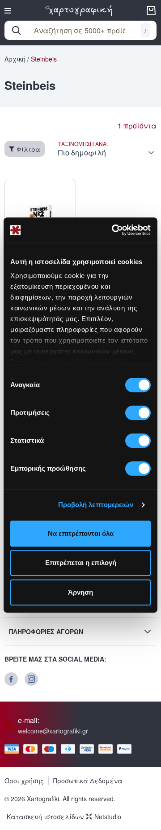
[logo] (78, 10)
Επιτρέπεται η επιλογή (80, 562)
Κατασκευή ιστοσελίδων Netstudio (64, 816)
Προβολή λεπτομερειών (96, 504)
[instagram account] (31, 679)
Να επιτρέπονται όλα (81, 533)
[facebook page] (11, 679)
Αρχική (14, 58)
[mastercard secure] (107, 749)
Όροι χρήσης (24, 780)
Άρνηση (80, 592)
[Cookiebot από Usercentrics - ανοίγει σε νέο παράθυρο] (113, 230)
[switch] (138, 413)
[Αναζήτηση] (16, 30)
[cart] (151, 10)
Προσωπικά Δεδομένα (88, 780)
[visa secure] (89, 749)
